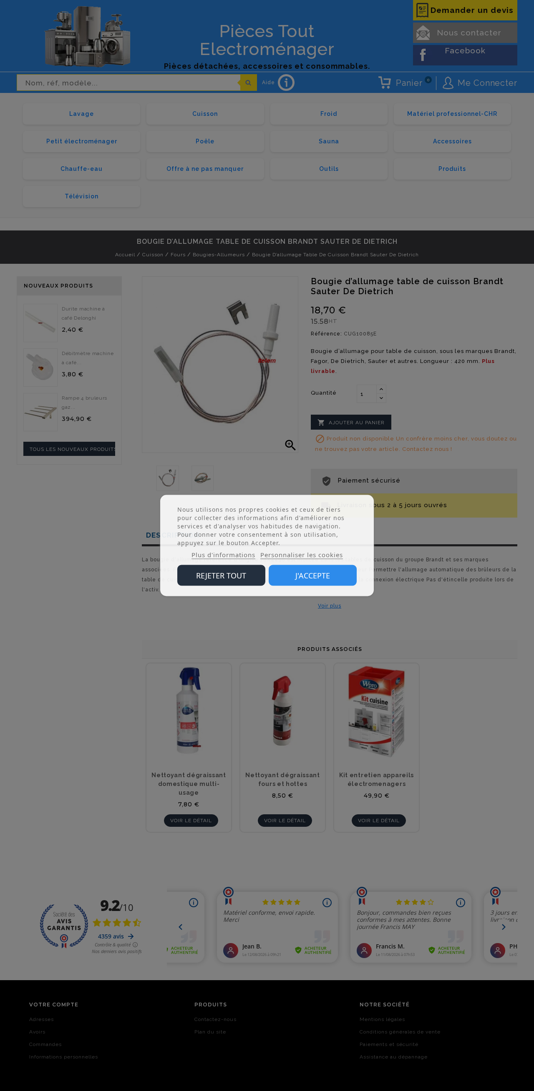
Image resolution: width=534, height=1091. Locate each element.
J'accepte (312, 576)
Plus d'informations (223, 555)
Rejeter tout (221, 576)
